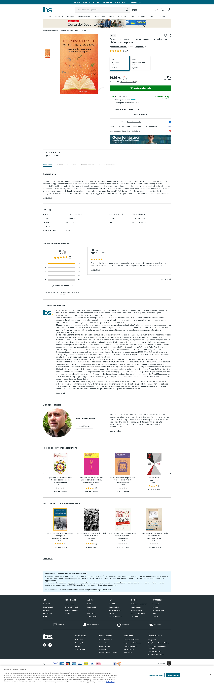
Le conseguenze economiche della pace (60, 534)
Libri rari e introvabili (71, 607)
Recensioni (71, 165)
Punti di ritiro (86, 2)
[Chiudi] (210, 674)
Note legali (47, 559)
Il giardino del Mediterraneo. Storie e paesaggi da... (60, 479)
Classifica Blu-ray (115, 610)
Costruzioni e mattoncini (139, 604)
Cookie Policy (110, 682)
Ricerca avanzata (135, 10)
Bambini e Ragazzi (115, 616)
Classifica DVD (114, 607)
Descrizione (47, 165)
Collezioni (68, 613)
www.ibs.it (142, 578)
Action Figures (135, 616)
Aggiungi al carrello (142, 88)
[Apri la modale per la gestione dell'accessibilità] (169, 663)
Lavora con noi (129, 649)
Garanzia (102, 649)
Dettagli (60, 165)
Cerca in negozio (140, 114)
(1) (70, 257)
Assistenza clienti (136, 2)
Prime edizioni (69, 604)
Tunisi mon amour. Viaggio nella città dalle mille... (154, 534)
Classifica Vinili (92, 616)
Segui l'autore (85, 426)
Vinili (88, 610)
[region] (107, 675)
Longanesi (139, 47)
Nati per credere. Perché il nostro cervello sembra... (91, 479)
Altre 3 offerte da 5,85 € (128, 82)
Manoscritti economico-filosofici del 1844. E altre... (91, 534)
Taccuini (156, 604)
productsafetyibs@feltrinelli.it (100, 589)
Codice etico (128, 652)
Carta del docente (120, 2)
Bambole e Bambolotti (138, 613)
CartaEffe (77, 2)
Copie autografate (71, 610)
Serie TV (111, 613)
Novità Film (112, 604)
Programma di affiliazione (132, 643)
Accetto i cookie (173, 675)
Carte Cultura (107, 2)
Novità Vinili (91, 613)
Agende (155, 607)
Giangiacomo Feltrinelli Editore (158, 643)
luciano (99, 250)
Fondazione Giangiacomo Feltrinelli (157, 647)
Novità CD (90, 604)
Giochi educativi (136, 607)
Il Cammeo (70, 222)
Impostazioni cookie (156, 675)
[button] (127, 10)
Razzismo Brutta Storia (156, 654)
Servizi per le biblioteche (132, 640)
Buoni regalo (97, 2)
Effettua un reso (104, 646)
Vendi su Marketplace (131, 646)
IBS (118, 82)
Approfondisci (115, 431)
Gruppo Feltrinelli (153, 640)
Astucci (155, 616)
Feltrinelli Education (154, 651)
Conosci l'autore (87, 165)
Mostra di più (166, 279)
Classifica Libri (48, 607)
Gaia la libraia (80, 649)
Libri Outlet (46, 610)
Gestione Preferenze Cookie (108, 652)
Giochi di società (136, 610)
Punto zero (154, 478)
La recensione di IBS (106, 165)
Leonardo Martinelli (119, 47)
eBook (45, 616)
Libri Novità (46, 604)
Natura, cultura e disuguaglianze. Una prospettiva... (123, 534)
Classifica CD (91, 607)
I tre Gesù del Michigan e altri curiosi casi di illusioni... (122, 479)
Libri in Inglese (47, 613)
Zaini (154, 613)
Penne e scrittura (158, 610)
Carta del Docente (134, 122)
